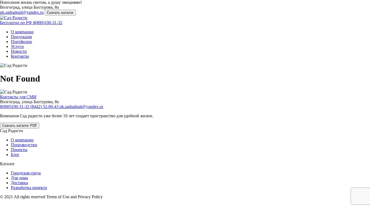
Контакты (20, 56)
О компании (22, 32)
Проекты (19, 149)
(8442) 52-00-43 (45, 106)
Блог (15, 154)
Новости (19, 51)
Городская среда (26, 173)
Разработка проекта (29, 187)
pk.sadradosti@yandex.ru (22, 12)
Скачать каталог (60, 13)
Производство (24, 144)
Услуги (17, 46)
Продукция (21, 36)
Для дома (19, 178)
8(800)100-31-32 (31, 22)
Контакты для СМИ (18, 97)
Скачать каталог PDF (19, 125)
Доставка (19, 182)
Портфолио (21, 41)
